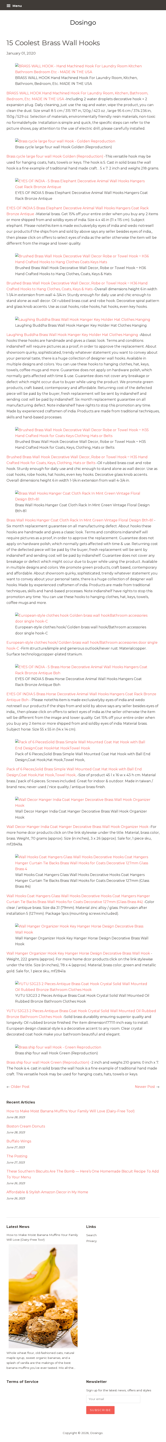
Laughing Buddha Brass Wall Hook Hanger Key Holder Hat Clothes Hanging (72, 335)
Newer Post (145, 1087)
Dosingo (96, 1433)
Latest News (17, 1227)
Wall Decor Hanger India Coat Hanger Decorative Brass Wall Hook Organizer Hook (77, 827)
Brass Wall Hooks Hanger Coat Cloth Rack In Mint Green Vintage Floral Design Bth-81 (79, 520)
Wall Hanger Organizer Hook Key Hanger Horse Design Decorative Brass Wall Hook (78, 953)
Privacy (91, 1241)
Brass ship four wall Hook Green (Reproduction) (47, 1062)
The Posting (16, 1156)
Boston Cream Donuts (25, 1126)
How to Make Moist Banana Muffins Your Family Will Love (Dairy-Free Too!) (70, 1111)
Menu (17, 6)
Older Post (20, 1087)
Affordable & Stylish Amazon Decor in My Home (47, 1192)
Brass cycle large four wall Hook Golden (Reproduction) (54, 156)
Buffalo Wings (18, 1141)
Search (91, 1235)
